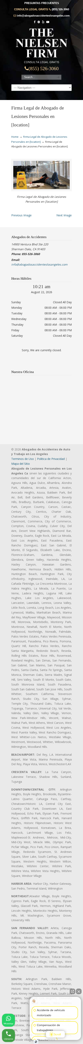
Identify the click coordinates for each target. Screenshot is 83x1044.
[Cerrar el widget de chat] (79, 991)
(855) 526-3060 (60, 9)
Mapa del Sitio (20, 464)
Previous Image (21, 215)
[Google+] (38, 22)
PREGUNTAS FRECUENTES (41, 3)
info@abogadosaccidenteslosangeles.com (43, 15)
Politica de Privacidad (51, 459)
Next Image (64, 215)
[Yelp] (43, 22)
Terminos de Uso (22, 459)
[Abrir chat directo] (72, 991)
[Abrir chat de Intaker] (36, 1042)
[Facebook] (34, 22)
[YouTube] (48, 22)
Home (15, 137)
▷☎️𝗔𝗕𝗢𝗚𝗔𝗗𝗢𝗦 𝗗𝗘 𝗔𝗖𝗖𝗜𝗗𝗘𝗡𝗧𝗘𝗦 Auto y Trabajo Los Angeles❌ (41, 43)
